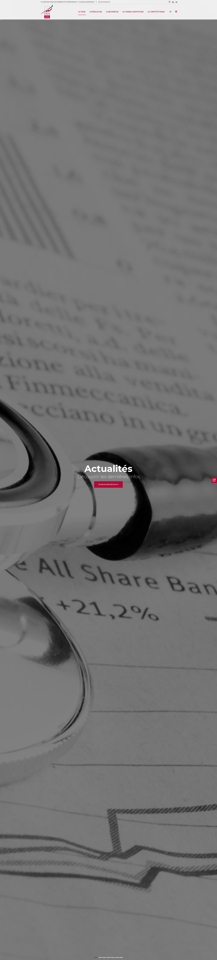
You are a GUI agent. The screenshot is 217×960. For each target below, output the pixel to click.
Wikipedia (169, 2)
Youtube (173, 2)
